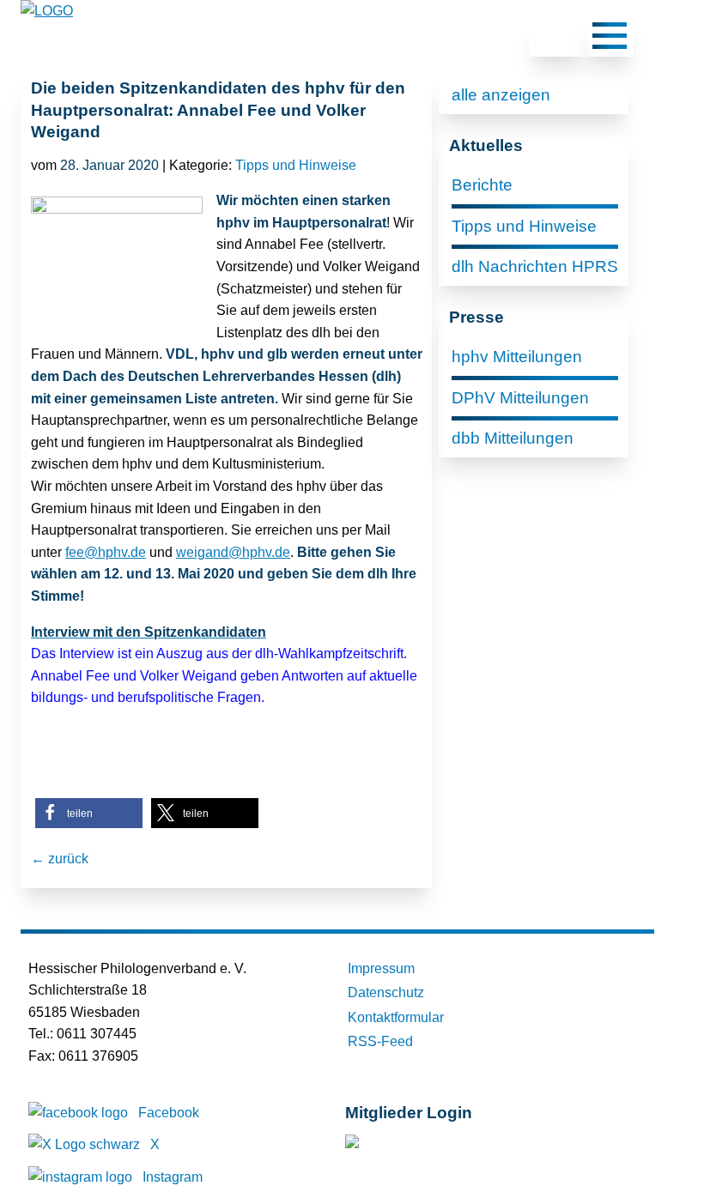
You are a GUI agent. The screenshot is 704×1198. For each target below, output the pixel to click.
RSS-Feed (380, 1041)
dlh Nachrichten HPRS (535, 266)
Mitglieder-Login (438, 1145)
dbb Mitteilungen (513, 438)
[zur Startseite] (47, 10)
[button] (89, 813)
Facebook (168, 1112)
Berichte (482, 185)
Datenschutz (386, 992)
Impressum (381, 968)
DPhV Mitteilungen (520, 398)
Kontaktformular (396, 1017)
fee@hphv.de (105, 552)
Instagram (173, 1177)
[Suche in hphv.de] (557, 39)
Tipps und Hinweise (295, 165)
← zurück (59, 858)
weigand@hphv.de (233, 552)
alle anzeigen (501, 95)
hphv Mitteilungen (517, 357)
